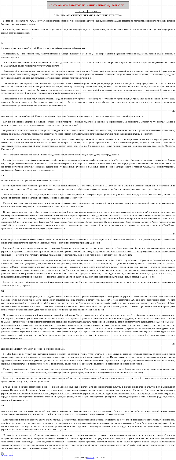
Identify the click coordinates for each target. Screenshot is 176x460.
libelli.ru (90, 457)
